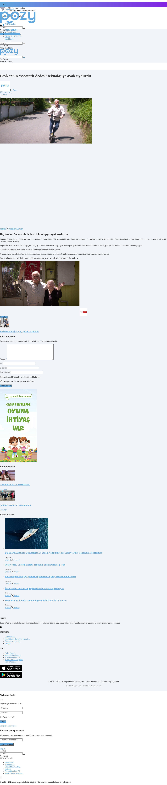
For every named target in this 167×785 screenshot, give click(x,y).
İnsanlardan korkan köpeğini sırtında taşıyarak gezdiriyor (34, 588)
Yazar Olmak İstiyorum (14, 660)
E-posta (3, 368)
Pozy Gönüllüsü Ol (12, 657)
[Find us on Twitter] (1, 778)
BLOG (7, 37)
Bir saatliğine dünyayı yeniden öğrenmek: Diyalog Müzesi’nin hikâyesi (40, 576)
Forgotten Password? (8, 726)
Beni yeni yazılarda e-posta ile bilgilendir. (19, 381)
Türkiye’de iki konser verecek (15, 484)
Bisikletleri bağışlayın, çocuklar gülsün (19, 331)
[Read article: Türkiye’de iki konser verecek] (83, 475)
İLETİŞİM (9, 39)
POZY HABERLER (13, 36)
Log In (2, 749)
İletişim (8, 4)
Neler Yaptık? (10, 653)
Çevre (4, 94)
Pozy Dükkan (10, 662)
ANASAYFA (10, 24)
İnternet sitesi (5, 372)
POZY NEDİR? (11, 32)
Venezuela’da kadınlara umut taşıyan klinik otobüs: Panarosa (36, 600)
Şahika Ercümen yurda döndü (15, 505)
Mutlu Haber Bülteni (13, 655)
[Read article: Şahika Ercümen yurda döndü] (83, 496)
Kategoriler (9, 762)
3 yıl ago (3, 510)
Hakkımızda (9, 637)
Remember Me (8, 717)
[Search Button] (24, 28)
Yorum (3, 359)
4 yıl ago (3, 489)
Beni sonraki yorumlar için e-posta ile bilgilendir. (21, 377)
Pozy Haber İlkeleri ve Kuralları (17, 639)
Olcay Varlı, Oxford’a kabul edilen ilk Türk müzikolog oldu (35, 564)
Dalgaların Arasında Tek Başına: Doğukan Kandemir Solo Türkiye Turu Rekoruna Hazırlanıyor (53, 552)
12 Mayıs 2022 (6, 92)
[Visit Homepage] (17, 23)
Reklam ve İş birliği (12, 641)
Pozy (15, 90)
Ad (1, 363)
